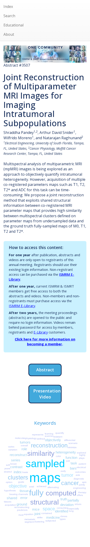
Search (9, 15)
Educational (13, 25)
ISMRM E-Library (22, 305)
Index (8, 6)
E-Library (40, 332)
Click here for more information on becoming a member (45, 341)
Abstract (45, 369)
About (8, 34)
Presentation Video (47, 394)
